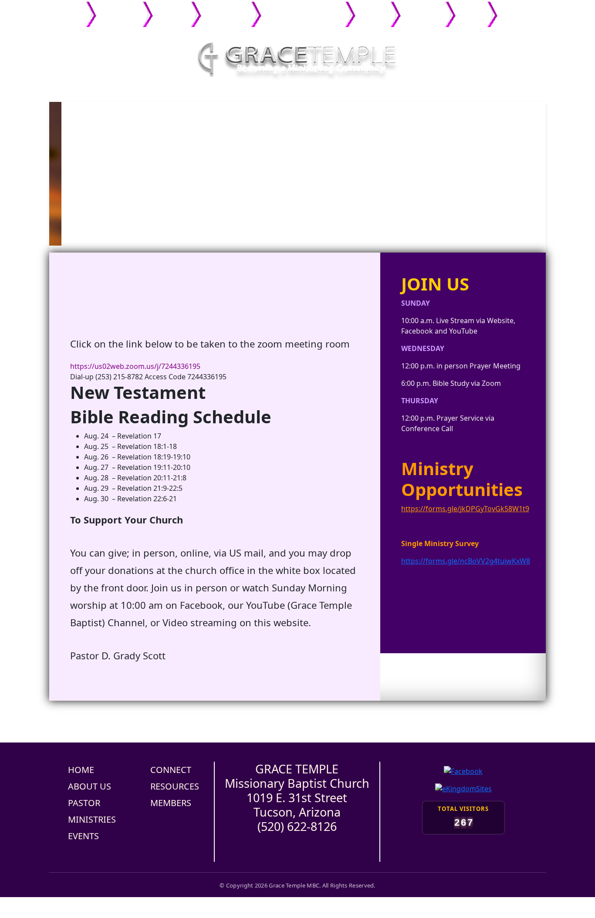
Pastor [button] (169, 10)
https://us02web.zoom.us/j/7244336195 (135, 366)
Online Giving (471, 14)
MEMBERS (170, 803)
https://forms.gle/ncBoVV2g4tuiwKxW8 (465, 561)
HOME (81, 770)
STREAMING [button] (520, 10)
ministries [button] (223, 10)
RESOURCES (174, 786)
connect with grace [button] (300, 10)
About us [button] (116, 10)
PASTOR (84, 803)
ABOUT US (89, 786)
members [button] (420, 10)
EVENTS (83, 836)
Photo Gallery (372, 14)
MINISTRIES (92, 819)
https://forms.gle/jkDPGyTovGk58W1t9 (465, 508)
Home (72, 10)
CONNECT (170, 770)
